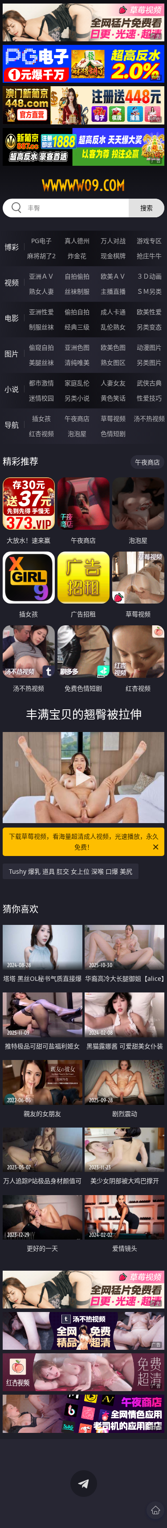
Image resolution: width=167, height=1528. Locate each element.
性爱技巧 (149, 398)
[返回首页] (155, 1510)
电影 (11, 318)
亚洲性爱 (41, 312)
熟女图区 (113, 362)
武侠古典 (149, 383)
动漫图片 (149, 347)
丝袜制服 (77, 291)
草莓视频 (113, 418)
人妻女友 (113, 383)
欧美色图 (113, 347)
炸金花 (77, 256)
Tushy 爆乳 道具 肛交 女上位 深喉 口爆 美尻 (70, 871)
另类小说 (77, 398)
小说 (11, 389)
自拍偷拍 (77, 276)
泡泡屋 (77, 433)
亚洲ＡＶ (41, 276)
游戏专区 (149, 240)
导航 (11, 425)
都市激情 (41, 383)
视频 (11, 283)
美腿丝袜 (41, 362)
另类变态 (149, 327)
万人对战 (113, 240)
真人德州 (77, 240)
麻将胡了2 (41, 256)
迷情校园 (41, 398)
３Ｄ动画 (149, 276)
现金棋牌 (113, 256)
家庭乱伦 (77, 383)
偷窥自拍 (41, 347)
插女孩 (41, 418)
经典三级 (77, 327)
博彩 (11, 247)
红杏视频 (41, 433)
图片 (11, 354)
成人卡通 (113, 312)
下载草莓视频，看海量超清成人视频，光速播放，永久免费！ (84, 841)
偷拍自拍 (77, 312)
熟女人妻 (41, 291)
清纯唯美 (77, 362)
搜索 (146, 208)
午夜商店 (77, 418)
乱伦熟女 (113, 327)
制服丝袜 (41, 327)
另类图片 (149, 362)
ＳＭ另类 (149, 291)
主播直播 (113, 291)
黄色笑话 (113, 398)
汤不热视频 (149, 418)
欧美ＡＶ (113, 276)
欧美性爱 (149, 312)
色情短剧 (113, 433)
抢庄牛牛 (149, 256)
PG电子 (41, 240)
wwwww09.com (83, 185)
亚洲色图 (77, 347)
